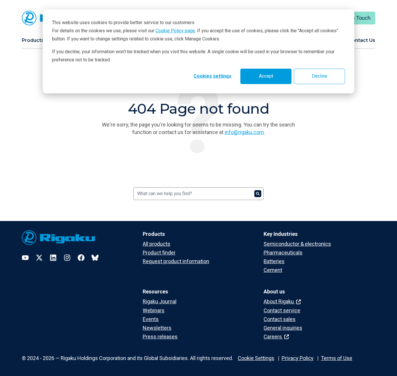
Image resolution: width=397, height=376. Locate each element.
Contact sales (280, 319)
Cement (273, 270)
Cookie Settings (256, 358)
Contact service (282, 310)
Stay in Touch (355, 18)
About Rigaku (279, 301)
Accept (266, 76)
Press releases (160, 337)
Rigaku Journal (159, 301)
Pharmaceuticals (283, 253)
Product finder (159, 253)
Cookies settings (212, 76)
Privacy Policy (298, 358)
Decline (319, 76)
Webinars (153, 310)
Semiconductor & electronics (297, 244)
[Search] (257, 193)
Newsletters (157, 328)
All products (156, 244)
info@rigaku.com (244, 132)
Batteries (274, 261)
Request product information (176, 261)
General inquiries (283, 328)
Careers (273, 337)
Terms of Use (336, 358)
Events (151, 319)
